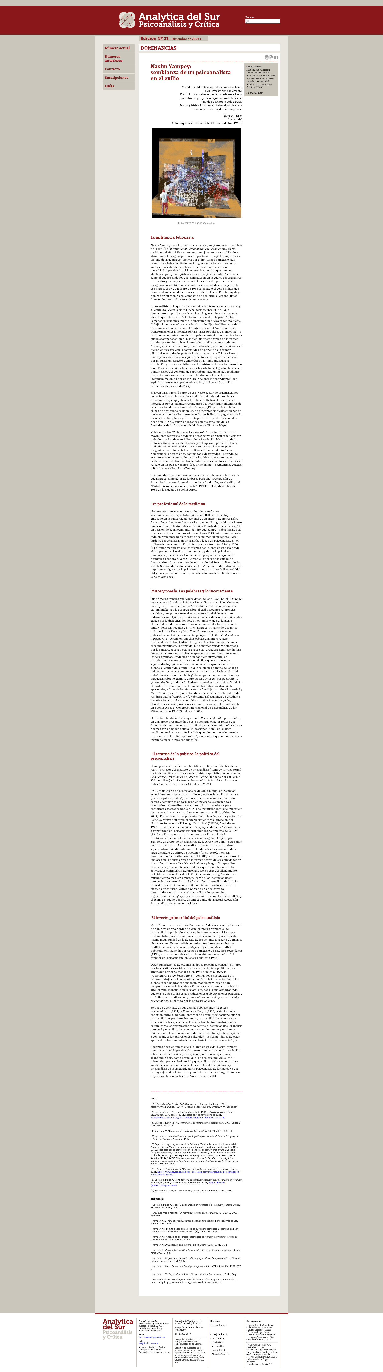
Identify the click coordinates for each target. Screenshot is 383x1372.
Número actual (117, 48)
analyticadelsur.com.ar (149, 1343)
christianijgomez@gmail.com (152, 1337)
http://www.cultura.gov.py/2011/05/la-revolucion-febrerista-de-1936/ (188, 1117)
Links (109, 86)
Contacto (112, 69)
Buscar (249, 17)
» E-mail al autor (254, 92)
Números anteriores (113, 58)
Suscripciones (116, 77)
